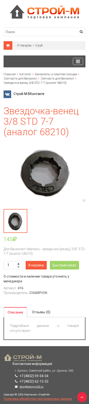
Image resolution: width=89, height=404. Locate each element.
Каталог (25, 74)
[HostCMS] (44, 7)
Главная (10, 74)
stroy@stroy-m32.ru (31, 386)
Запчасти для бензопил (20, 78)
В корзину (36, 265)
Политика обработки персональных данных (38, 399)
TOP (80, 395)
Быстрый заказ (64, 265)
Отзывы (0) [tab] (41, 312)
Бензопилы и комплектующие (56, 74)
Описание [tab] (15, 312)
